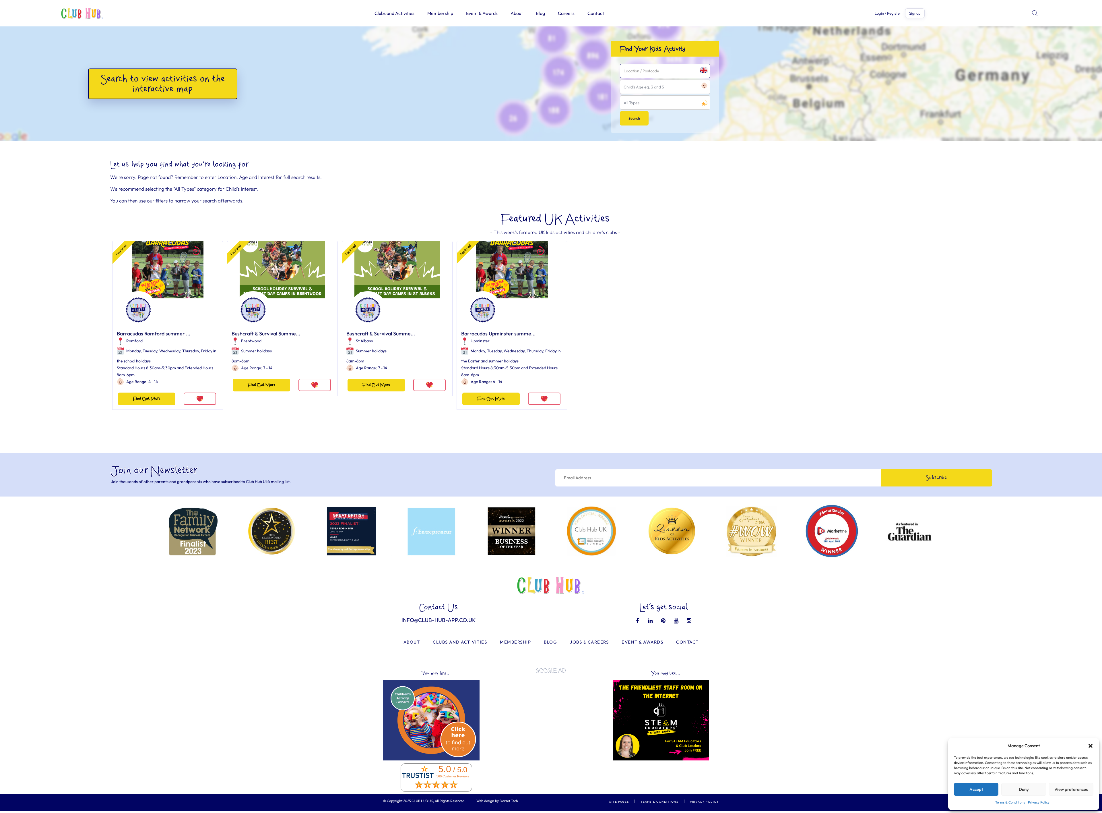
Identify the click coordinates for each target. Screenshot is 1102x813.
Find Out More (146, 398)
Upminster (480, 340)
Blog (540, 13)
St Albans (364, 340)
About (517, 13)
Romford (134, 340)
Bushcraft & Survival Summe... (266, 333)
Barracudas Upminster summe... (498, 333)
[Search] (1035, 13)
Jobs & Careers (589, 642)
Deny (1024, 789)
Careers (566, 13)
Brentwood (251, 340)
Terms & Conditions (1010, 802)
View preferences (1071, 789)
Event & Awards (482, 13)
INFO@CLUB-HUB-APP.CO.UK (438, 620)
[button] (1090, 746)
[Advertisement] (551, 718)
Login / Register (888, 13)
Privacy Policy (1038, 802)
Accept (976, 789)
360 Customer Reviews (452, 776)
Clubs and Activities (394, 13)
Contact (595, 13)
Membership (440, 13)
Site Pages (619, 802)
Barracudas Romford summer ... (153, 333)
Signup (915, 13)
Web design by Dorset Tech (497, 801)
